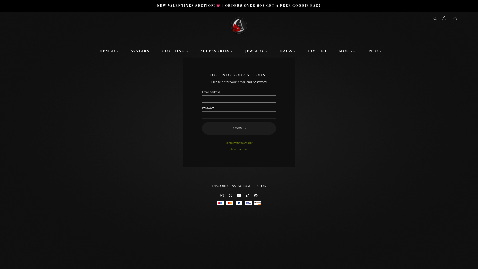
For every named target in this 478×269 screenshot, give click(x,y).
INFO (373, 50)
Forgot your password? (239, 142)
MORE (346, 50)
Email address (211, 92)
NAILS (287, 50)
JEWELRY (255, 50)
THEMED (106, 50)
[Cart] (456, 19)
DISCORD (220, 185)
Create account (239, 149)
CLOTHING (174, 50)
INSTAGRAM (240, 185)
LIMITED (317, 50)
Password (208, 108)
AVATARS (140, 50)
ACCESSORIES (215, 50)
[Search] (435, 18)
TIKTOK (259, 185)
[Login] (444, 18)
